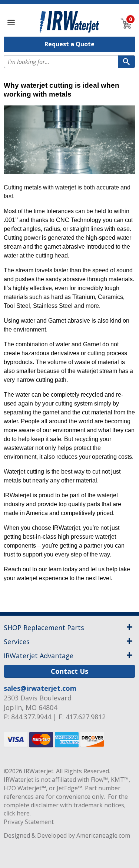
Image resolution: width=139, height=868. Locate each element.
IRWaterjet (38, 771)
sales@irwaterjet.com (40, 688)
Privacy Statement (29, 822)
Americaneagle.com (103, 835)
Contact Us (69, 671)
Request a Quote (69, 44)
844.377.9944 (31, 716)
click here (17, 813)
